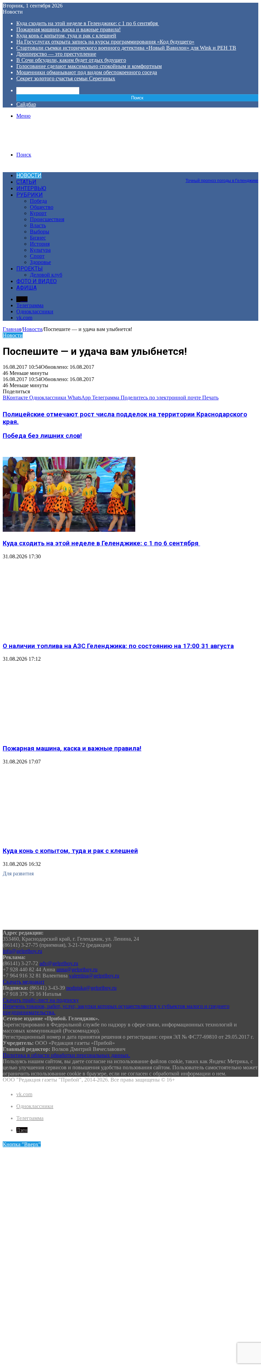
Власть (38, 225)
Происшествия (47, 219)
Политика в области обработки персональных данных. (66, 1055)
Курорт (38, 213)
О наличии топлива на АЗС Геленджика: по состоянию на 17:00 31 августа (118, 646)
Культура (40, 250)
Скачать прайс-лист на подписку (41, 1000)
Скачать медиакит (24, 982)
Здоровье (40, 262)
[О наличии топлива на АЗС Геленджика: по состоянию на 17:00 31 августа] (69, 633)
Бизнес (38, 238)
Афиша (26, 287)
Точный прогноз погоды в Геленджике (222, 180)
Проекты (29, 268)
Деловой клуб (46, 275)
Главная (12, 329)
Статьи (26, 182)
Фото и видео (36, 281)
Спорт (37, 256)
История (40, 244)
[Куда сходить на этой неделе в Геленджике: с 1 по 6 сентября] (69, 530)
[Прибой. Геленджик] (35, 143)
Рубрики (29, 195)
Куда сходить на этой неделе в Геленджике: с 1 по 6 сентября (87, 23)
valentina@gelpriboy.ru (94, 975)
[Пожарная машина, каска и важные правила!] (69, 735)
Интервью (31, 188)
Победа (38, 201)
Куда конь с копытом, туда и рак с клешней (66, 35)
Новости (28, 175)
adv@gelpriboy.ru (58, 963)
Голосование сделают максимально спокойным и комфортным (89, 66)
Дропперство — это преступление (56, 54)
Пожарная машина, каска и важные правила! (68, 29)
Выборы (39, 231)
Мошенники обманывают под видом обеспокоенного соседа (86, 72)
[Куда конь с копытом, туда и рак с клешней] (69, 838)
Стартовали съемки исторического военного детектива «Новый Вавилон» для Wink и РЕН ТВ (126, 48)
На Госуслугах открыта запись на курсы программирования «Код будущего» (105, 42)
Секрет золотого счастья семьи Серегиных (65, 78)
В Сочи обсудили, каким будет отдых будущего (71, 60)
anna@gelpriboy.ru (77, 969)
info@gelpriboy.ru (22, 951)
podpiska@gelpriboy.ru (91, 988)
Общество (41, 207)
